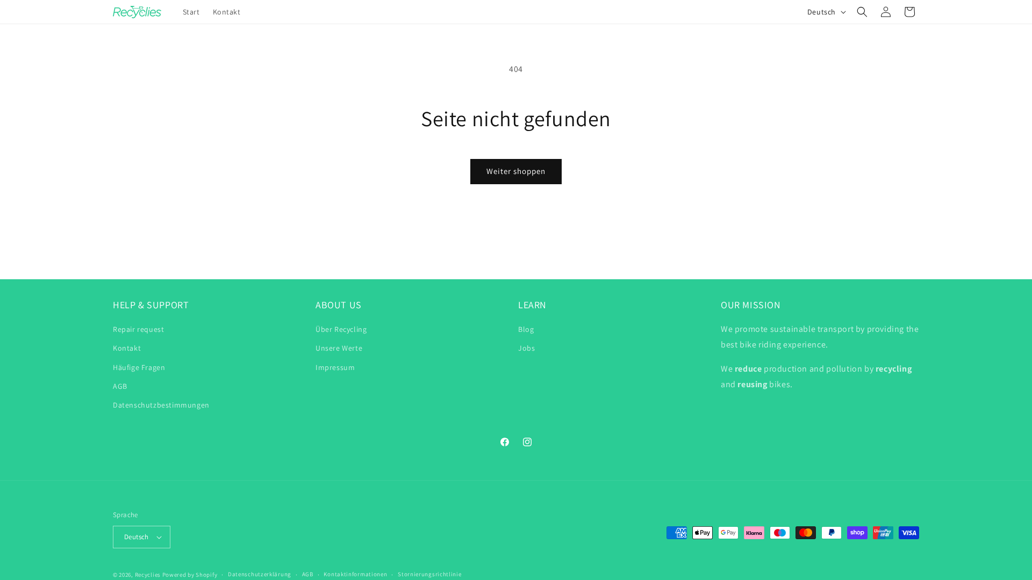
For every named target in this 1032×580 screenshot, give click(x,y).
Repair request (138, 329)
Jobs (526, 348)
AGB (120, 386)
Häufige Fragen (139, 367)
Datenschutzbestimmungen (161, 405)
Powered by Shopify (190, 574)
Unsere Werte (339, 348)
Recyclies (148, 574)
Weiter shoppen (516, 171)
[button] (862, 12)
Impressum (335, 367)
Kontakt (127, 348)
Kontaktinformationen (355, 574)
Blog (526, 329)
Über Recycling (341, 329)
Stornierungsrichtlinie (429, 574)
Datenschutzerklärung (259, 574)
